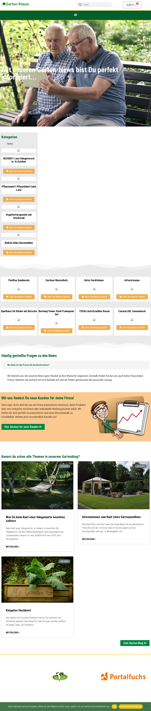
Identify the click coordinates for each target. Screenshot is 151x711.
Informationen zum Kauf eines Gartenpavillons (111, 517)
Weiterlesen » (12, 547)
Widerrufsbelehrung (15, 682)
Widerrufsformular (15, 686)
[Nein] (146, 706)
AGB (7, 669)
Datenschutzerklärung (16, 674)
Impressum (11, 678)
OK (114, 706)
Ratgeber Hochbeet (18, 610)
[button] (75, 14)
